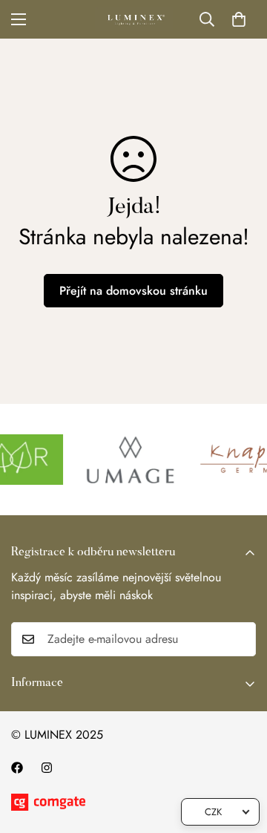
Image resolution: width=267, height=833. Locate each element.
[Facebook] (17, 768)
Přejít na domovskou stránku (133, 290)
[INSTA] (47, 768)
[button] (239, 19)
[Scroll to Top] (240, 754)
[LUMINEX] (134, 19)
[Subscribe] (239, 639)
